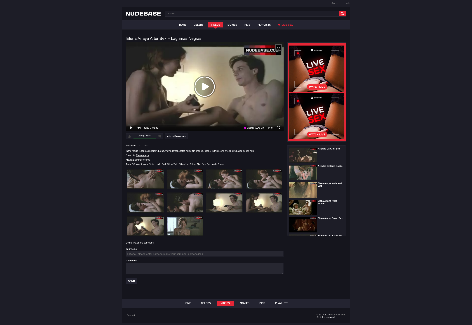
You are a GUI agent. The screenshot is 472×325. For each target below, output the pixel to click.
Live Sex (287, 24)
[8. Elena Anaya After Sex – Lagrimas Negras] (264, 202)
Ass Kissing (142, 164)
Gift (133, 164)
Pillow (193, 164)
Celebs (199, 24)
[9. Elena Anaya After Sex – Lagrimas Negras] (145, 226)
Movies (232, 24)
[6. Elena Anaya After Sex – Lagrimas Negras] (185, 202)
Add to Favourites (176, 136)
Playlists (264, 24)
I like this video (129, 136)
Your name (131, 249)
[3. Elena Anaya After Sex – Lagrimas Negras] (224, 179)
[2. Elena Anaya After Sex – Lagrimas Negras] (185, 179)
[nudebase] (143, 14)
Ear (208, 164)
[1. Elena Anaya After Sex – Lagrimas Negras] (145, 179)
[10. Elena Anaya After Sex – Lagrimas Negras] (185, 226)
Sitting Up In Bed (157, 164)
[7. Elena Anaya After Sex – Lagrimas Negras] (224, 202)
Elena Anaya (142, 155)
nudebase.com (337, 314)
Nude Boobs (217, 164)
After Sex (201, 164)
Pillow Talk (172, 164)
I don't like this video (160, 136)
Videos (215, 24)
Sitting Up (183, 164)
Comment (131, 260)
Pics (247, 24)
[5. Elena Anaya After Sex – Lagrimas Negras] (145, 202)
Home (182, 24)
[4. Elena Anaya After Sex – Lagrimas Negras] (264, 179)
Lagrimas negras (141, 160)
